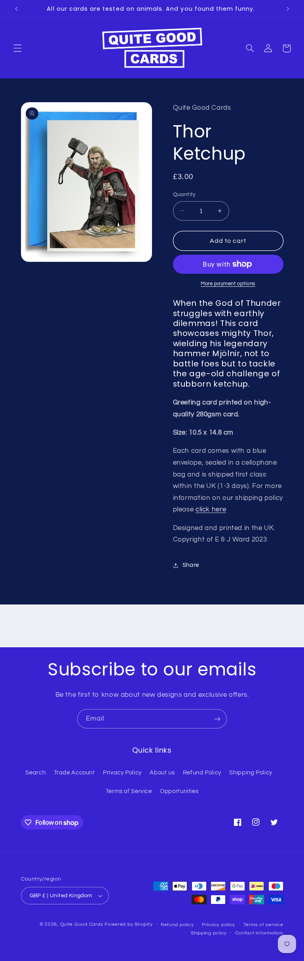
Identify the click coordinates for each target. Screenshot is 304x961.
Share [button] (190, 565)
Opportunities (179, 791)
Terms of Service (129, 791)
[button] (17, 48)
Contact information (259, 933)
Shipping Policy (250, 773)
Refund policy (177, 925)
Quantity (184, 194)
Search (35, 773)
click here (211, 509)
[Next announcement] (287, 8)
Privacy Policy (122, 773)
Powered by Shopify (128, 924)
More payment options (228, 283)
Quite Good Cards (81, 924)
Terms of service (263, 925)
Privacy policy (218, 925)
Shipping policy (209, 933)
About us (162, 773)
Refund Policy (202, 773)
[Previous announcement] (16, 8)
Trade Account (74, 773)
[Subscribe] (217, 718)
